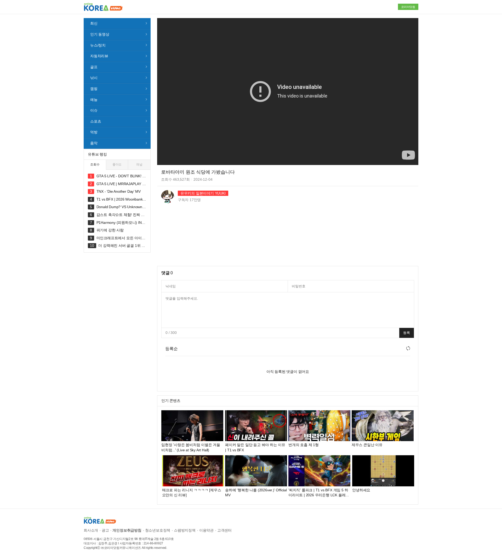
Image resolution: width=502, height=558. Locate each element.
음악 (94, 143)
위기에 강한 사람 (110, 230)
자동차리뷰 (99, 56)
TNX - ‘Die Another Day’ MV (118, 191)
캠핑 (94, 89)
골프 (94, 67)
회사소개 (91, 530)
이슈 (94, 110)
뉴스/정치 (98, 45)
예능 (94, 100)
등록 (406, 333)
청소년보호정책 (157, 530)
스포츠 (95, 121)
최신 (94, 23)
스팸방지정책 (185, 530)
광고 (105, 530)
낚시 (94, 78)
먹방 (94, 132)
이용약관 (206, 530)
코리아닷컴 (408, 6)
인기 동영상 (99, 34)
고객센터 (224, 530)
